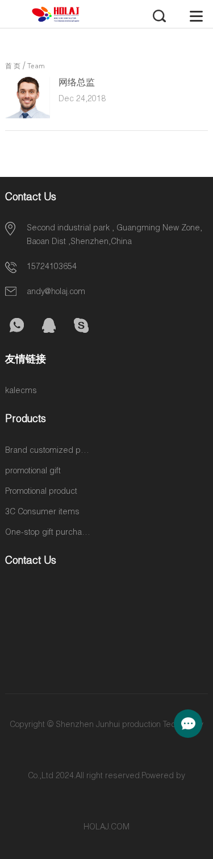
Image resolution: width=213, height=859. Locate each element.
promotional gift (33, 472)
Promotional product (41, 492)
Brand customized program (47, 451)
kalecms (21, 391)
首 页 (12, 66)
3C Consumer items (42, 513)
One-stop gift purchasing (47, 533)
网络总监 (77, 83)
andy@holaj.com (56, 292)
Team (36, 66)
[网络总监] (27, 117)
